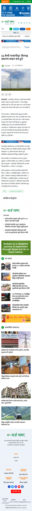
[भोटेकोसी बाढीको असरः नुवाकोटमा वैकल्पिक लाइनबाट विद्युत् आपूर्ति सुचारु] (5, 276)
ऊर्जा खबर (7, 66)
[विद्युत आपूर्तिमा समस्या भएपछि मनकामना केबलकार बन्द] (16, 413)
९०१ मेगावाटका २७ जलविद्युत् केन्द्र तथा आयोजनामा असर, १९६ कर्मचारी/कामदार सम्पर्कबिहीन (21, 297)
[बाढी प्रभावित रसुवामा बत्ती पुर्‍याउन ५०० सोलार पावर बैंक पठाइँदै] (5, 266)
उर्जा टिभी (15, 491)
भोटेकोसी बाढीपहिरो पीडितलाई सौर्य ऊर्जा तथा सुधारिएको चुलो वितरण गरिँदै (16, 231)
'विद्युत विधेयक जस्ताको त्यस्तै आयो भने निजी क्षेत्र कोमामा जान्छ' (15, 377)
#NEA (4, 191)
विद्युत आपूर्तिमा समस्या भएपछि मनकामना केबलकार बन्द (13, 423)
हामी (16, 461)
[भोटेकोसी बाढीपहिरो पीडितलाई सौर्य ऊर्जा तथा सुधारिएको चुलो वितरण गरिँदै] (5, 287)
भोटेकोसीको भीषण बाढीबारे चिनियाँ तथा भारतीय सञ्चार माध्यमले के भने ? (20, 307)
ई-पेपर (23, 29)
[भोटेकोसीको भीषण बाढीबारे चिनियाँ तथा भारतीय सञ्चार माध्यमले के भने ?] (5, 308)
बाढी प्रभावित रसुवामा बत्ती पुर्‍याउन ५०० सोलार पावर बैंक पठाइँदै (16, 220)
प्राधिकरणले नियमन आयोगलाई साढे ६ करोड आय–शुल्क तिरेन (14, 402)
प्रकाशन (16, 29)
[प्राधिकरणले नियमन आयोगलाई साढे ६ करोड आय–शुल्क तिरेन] (16, 390)
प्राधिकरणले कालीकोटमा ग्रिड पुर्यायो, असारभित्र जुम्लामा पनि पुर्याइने (15, 351)
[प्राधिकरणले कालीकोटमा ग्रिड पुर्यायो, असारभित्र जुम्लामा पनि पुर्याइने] (16, 339)
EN (29, 29)
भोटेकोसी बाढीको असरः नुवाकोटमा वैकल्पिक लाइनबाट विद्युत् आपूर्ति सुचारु (16, 226)
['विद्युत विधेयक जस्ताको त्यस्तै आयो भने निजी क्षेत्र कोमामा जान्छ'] (16, 365)
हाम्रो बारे (16, 458)
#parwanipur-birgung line (16, 191)
